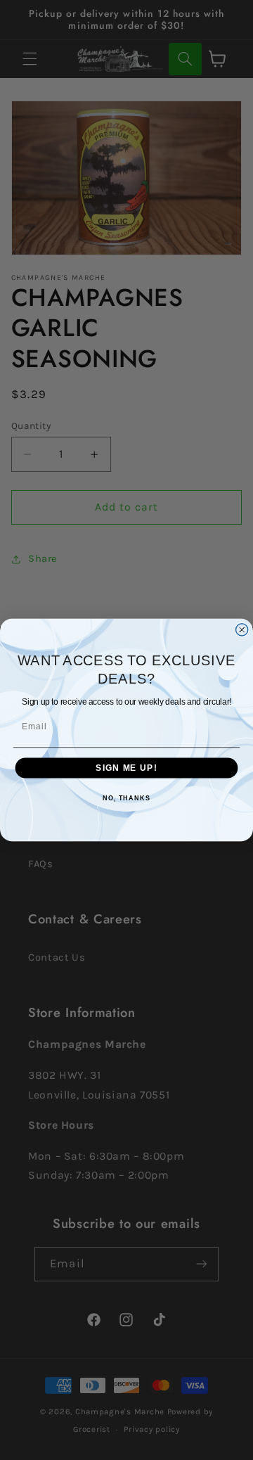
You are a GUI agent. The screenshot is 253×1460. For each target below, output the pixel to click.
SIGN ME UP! (126, 768)
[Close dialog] (242, 630)
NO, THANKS (126, 798)
